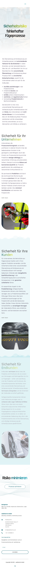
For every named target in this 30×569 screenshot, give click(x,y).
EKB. (6, 508)
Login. (25, 506)
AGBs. (3, 508)
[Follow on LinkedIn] (15, 566)
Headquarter (8, 519)
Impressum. (14, 506)
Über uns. (4, 506)
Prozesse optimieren (15, 487)
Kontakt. (8, 506)
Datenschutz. (20, 506)
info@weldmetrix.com (10, 530)
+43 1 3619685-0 (9, 533)
